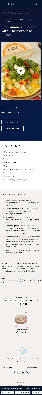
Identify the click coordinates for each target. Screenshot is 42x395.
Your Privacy (21, 382)
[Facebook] (25, 280)
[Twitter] (30, 280)
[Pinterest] (34, 280)
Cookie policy (21, 385)
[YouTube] (23, 372)
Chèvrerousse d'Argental (21, 331)
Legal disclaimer (21, 380)
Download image (12, 128)
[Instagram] (21, 280)
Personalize (37, 392)
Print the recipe (11, 122)
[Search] (29, 4)
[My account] (32, 4)
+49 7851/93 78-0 (32, 367)
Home (4, 12)
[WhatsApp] (39, 280)
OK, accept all (8, 392)
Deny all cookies (23, 392)
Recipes (10, 12)
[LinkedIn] (27, 372)
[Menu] (36, 3)
